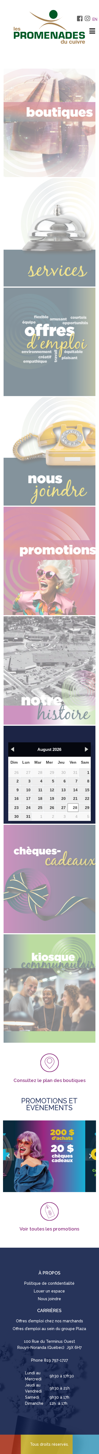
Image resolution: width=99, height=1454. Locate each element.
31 (75, 772)
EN (94, 19)
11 (40, 790)
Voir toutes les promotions (49, 1229)
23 (16, 807)
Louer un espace (49, 1291)
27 (28, 772)
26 (16, 772)
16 (16, 798)
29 (52, 772)
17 (28, 798)
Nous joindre (49, 1299)
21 (75, 798)
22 (87, 798)
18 (40, 798)
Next (90, 1156)
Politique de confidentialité (49, 1283)
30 (63, 772)
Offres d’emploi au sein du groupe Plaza (49, 1328)
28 (40, 772)
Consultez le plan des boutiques (49, 1080)
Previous (8, 1156)
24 (28, 807)
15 (87, 790)
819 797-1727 (56, 1360)
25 (40, 807)
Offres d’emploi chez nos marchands (49, 1321)
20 (63, 798)
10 (28, 790)
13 (63, 790)
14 (75, 790)
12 (52, 790)
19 (52, 798)
